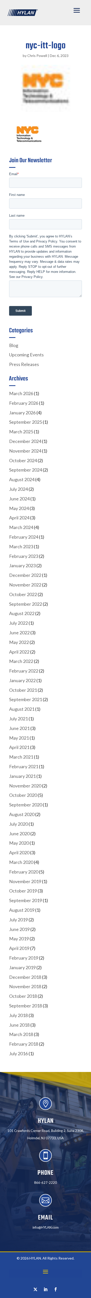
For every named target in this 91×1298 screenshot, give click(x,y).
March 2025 (21, 431)
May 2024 (19, 508)
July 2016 (18, 1053)
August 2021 (21, 709)
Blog (13, 345)
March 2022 (21, 661)
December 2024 (25, 441)
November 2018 (25, 986)
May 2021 (19, 738)
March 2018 (21, 1034)
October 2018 (23, 996)
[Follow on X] (35, 1289)
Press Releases (24, 364)
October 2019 (23, 891)
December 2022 (25, 575)
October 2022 (23, 594)
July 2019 (18, 919)
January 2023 (22, 565)
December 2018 (25, 977)
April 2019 (19, 948)
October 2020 (23, 795)
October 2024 (23, 460)
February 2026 (23, 403)
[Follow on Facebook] (56, 1289)
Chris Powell (37, 55)
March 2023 (21, 546)
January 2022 (22, 680)
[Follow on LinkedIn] (45, 1289)
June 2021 (19, 728)
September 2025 (25, 422)
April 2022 (19, 652)
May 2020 (19, 843)
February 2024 (23, 537)
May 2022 (19, 642)
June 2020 (19, 833)
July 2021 (18, 718)
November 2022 (25, 584)
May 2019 (19, 938)
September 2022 (25, 604)
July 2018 (18, 1015)
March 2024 (21, 527)
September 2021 (25, 699)
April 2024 (19, 517)
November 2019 (25, 881)
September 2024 (25, 470)
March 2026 (21, 393)
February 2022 (23, 671)
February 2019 (23, 958)
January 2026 (22, 412)
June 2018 (19, 1025)
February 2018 (23, 1044)
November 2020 (25, 785)
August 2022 (21, 613)
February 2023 (23, 556)
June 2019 (19, 929)
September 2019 (25, 900)
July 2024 (18, 489)
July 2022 (18, 623)
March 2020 (21, 862)
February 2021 (23, 766)
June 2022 (19, 632)
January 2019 (22, 967)
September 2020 (25, 804)
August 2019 (21, 910)
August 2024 (21, 479)
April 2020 (19, 852)
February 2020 (23, 872)
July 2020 (18, 824)
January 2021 (22, 776)
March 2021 (21, 757)
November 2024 (25, 451)
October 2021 (23, 690)
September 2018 (25, 1005)
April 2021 (19, 747)
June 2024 (19, 498)
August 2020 (21, 814)
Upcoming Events (26, 354)
